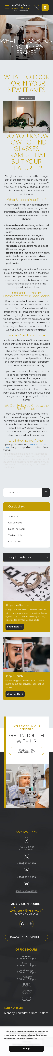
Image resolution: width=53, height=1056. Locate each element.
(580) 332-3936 (26, 863)
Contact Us (14, 541)
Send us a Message (26, 891)
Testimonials (15, 535)
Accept (26, 1048)
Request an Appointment (26, 751)
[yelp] (31, 924)
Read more (13, 626)
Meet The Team (16, 529)
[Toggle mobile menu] (7, 7)
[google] (22, 924)
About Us (13, 516)
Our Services (15, 522)
